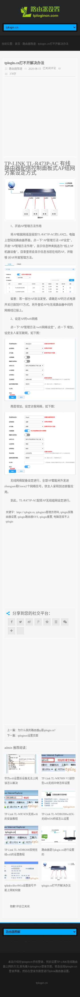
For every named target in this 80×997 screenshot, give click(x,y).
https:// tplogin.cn (25, 512)
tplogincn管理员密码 (47, 512)
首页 (17, 43)
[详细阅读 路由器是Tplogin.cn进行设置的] (59, 837)
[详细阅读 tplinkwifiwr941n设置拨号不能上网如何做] (21, 872)
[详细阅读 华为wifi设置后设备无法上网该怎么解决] (21, 765)
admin (8, 747)
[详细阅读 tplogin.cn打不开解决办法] (59, 872)
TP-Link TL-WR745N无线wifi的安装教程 (21, 816)
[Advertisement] (40, 116)
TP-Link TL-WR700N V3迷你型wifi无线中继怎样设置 (58, 781)
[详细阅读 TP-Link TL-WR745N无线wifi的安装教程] (21, 801)
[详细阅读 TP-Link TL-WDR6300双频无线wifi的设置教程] (21, 837)
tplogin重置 (46, 516)
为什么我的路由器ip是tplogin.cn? (36, 730)
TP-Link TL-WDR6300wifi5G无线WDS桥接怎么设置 (58, 816)
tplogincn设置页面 (28, 735)
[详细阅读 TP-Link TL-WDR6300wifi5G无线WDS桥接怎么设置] (59, 801)
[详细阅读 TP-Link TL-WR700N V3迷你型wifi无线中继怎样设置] (59, 765)
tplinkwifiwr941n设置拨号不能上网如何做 (20, 888)
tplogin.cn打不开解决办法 (24, 63)
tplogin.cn (42, 983)
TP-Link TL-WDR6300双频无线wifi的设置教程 (21, 852)
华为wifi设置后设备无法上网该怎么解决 (21, 781)
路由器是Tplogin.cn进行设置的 (58, 852)
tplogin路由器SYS (28, 516)
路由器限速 (29, 43)
